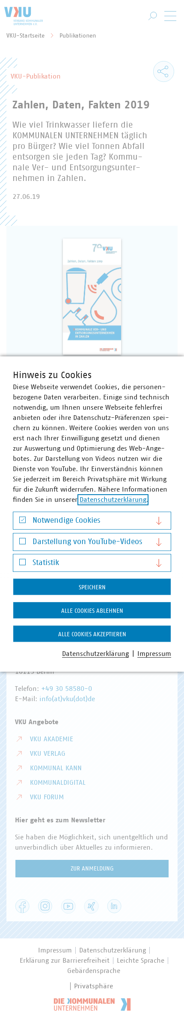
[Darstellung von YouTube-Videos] (22, 543)
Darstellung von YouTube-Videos (87, 542)
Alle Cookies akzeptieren (92, 635)
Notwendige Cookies (66, 520)
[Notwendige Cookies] (22, 522)
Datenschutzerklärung (113, 499)
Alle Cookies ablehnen (92, 611)
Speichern (92, 588)
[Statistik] (22, 564)
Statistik (46, 563)
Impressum (154, 653)
